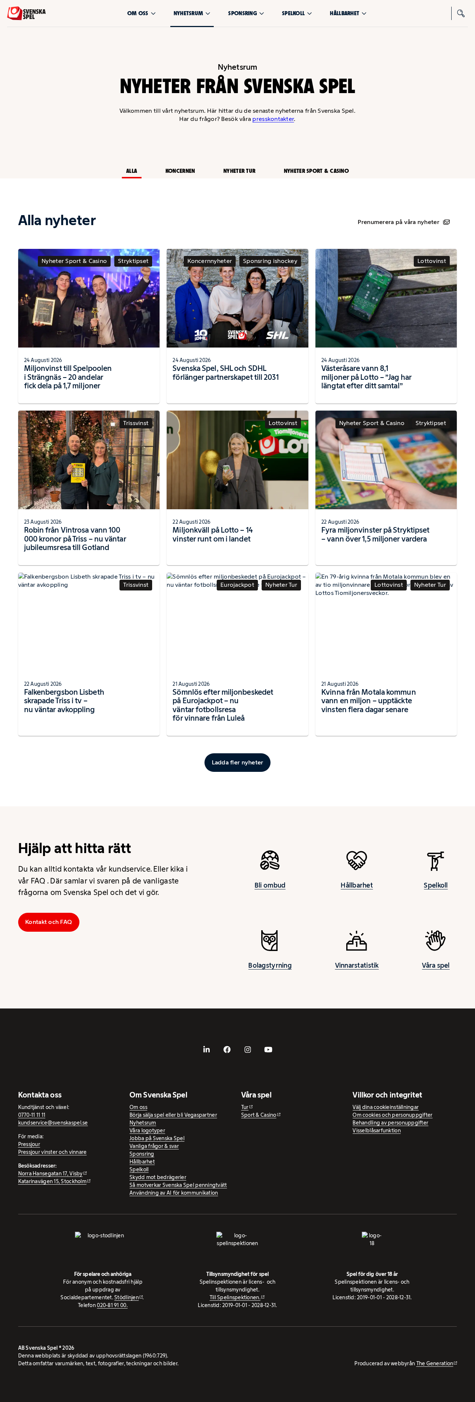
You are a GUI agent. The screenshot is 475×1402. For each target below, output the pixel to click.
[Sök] (461, 13)
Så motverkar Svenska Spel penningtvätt (178, 1185)
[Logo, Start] (26, 13)
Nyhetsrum (188, 13)
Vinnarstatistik (357, 965)
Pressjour (29, 1144)
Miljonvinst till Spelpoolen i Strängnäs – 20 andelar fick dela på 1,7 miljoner (68, 377)
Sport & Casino (258, 1115)
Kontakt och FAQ (48, 921)
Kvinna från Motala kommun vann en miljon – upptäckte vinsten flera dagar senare (368, 701)
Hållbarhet (344, 13)
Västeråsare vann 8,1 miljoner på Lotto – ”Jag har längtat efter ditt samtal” (366, 377)
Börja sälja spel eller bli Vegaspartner (173, 1115)
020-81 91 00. (112, 1305)
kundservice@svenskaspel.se (53, 1122)
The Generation (434, 1363)
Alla (131, 170)
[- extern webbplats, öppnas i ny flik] (206, 1049)
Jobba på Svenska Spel (157, 1138)
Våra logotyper (147, 1130)
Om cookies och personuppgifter (392, 1115)
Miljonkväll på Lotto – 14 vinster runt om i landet (212, 534)
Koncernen (180, 170)
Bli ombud (270, 885)
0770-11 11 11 (32, 1115)
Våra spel (435, 965)
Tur (245, 1107)
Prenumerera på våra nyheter (398, 222)
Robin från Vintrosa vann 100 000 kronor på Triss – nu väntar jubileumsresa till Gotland (75, 539)
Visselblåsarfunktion (376, 1130)
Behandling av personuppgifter (390, 1122)
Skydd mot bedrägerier (158, 1177)
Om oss (137, 13)
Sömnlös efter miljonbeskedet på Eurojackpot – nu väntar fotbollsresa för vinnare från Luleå (223, 705)
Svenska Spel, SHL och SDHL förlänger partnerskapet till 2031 (225, 373)
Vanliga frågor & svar (154, 1146)
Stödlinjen (126, 1297)
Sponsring (242, 13)
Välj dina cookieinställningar (386, 1107)
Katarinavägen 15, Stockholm (52, 1181)
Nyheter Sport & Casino (316, 170)
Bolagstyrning (270, 965)
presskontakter (273, 118)
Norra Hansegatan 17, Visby (50, 1173)
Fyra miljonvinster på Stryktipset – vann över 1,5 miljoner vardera (375, 534)
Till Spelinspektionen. (235, 1297)
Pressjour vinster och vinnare (52, 1152)
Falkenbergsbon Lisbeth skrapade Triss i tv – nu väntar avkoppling (64, 701)
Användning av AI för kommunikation (174, 1192)
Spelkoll (293, 13)
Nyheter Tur (239, 170)
